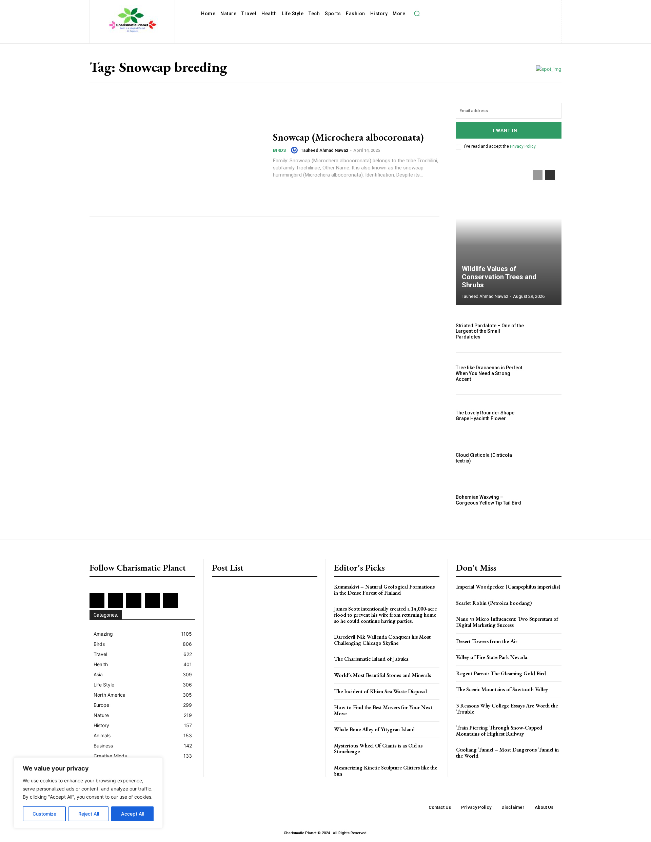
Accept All (132, 814)
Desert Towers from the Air (486, 641)
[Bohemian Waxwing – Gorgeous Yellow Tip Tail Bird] (545, 500)
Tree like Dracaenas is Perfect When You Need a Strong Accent (489, 373)
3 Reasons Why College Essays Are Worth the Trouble (507, 708)
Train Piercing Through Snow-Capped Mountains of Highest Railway (499, 730)
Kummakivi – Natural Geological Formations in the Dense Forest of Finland (384, 589)
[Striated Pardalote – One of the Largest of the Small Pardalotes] (545, 331)
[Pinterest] (530, 7)
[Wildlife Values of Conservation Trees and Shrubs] (508, 234)
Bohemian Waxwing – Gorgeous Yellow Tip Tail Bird (488, 500)
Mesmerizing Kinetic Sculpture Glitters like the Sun (385, 770)
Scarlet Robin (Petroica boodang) (494, 603)
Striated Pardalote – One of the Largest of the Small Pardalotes (490, 331)
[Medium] (520, 7)
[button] (416, 13)
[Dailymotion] (464, 7)
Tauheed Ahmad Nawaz (325, 150)
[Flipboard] (486, 7)
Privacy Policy (522, 146)
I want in (505, 130)
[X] (499, 18)
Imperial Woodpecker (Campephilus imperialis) (508, 586)
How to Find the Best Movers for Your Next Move (383, 710)
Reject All (88, 814)
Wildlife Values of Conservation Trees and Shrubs (499, 277)
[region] (88, 792)
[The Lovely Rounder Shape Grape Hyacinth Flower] (545, 416)
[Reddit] (542, 7)
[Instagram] (497, 7)
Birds (279, 150)
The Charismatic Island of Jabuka (371, 658)
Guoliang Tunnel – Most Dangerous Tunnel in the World (507, 752)
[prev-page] (537, 175)
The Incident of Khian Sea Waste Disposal (380, 691)
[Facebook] (475, 7)
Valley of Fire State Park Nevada (491, 657)
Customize (44, 814)
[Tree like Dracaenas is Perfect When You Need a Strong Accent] (545, 374)
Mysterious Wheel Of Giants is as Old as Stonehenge (378, 748)
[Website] (510, 18)
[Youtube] (521, 18)
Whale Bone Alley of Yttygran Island (374, 729)
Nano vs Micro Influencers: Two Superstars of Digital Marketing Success (507, 622)
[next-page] (550, 175)
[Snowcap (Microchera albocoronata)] (177, 155)
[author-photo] (295, 150)
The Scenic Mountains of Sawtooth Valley (502, 689)
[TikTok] (488, 18)
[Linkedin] (508, 7)
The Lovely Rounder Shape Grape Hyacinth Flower (485, 415)
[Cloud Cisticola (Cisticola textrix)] (545, 458)
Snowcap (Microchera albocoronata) (348, 137)
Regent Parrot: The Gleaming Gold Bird (501, 673)
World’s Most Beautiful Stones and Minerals (382, 675)
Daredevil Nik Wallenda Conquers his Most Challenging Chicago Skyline (382, 639)
